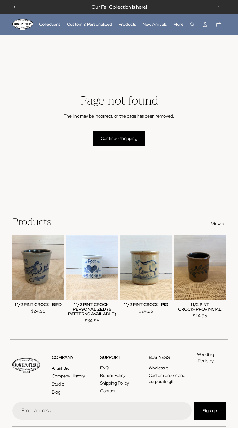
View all (218, 223)
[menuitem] (178, 24)
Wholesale (158, 368)
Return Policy (113, 375)
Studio (58, 384)
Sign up (210, 410)
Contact (108, 391)
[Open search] (192, 24)
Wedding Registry (205, 357)
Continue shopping (119, 138)
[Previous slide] (14, 7)
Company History (68, 376)
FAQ (104, 368)
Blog (56, 392)
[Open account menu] (205, 24)
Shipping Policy (114, 383)
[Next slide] (219, 7)
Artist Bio (60, 368)
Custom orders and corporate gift (167, 378)
